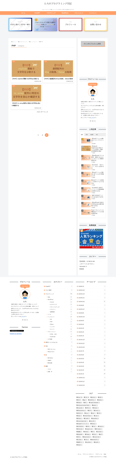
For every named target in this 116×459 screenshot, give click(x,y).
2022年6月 (92, 320)
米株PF (60, 360)
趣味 (59, 366)
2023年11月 (92, 309)
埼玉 (59, 346)
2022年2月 (92, 332)
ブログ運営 (59, 290)
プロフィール (98, 454)
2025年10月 (92, 290)
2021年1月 (92, 374)
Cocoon (61, 302)
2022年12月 (92, 316)
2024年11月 (92, 297)
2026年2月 (92, 286)
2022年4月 (92, 328)
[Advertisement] (42, 52)
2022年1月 (92, 335)
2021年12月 (92, 339)
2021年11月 (92, 343)
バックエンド (60, 316)
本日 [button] (97, 134)
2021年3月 (92, 366)
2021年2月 (92, 370)
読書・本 (60, 371)
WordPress (60, 299)
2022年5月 (92, 324)
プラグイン (61, 309)
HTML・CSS (61, 334)
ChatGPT (59, 286)
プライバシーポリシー (88, 454)
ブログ (60, 369)
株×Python (60, 358)
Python (61, 324)
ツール (60, 314)
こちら (92, 117)
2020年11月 (92, 381)
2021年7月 (92, 351)
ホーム (79, 454)
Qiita (60, 297)
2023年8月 (92, 313)
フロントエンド (60, 331)
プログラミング (59, 294)
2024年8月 (92, 305)
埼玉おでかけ (60, 351)
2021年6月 (92, 354)
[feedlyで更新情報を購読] (93, 121)
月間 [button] (87, 134)
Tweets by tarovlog (16, 333)
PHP (61, 321)
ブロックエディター (61, 307)
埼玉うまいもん (60, 349)
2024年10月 (92, 301)
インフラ (61, 326)
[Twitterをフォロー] (90, 121)
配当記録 (60, 363)
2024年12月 (92, 294)
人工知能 (60, 339)
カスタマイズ (61, 304)
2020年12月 (92, 377)
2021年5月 (92, 358)
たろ (92, 99)
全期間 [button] (91, 134)
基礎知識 (61, 311)
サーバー (61, 329)
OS (61, 319)
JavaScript (61, 336)
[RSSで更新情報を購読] (95, 121)
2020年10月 (92, 385)
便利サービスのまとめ (59, 342)
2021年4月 (92, 362)
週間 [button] (82, 134)
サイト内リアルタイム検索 (92, 43)
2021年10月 (92, 347)
